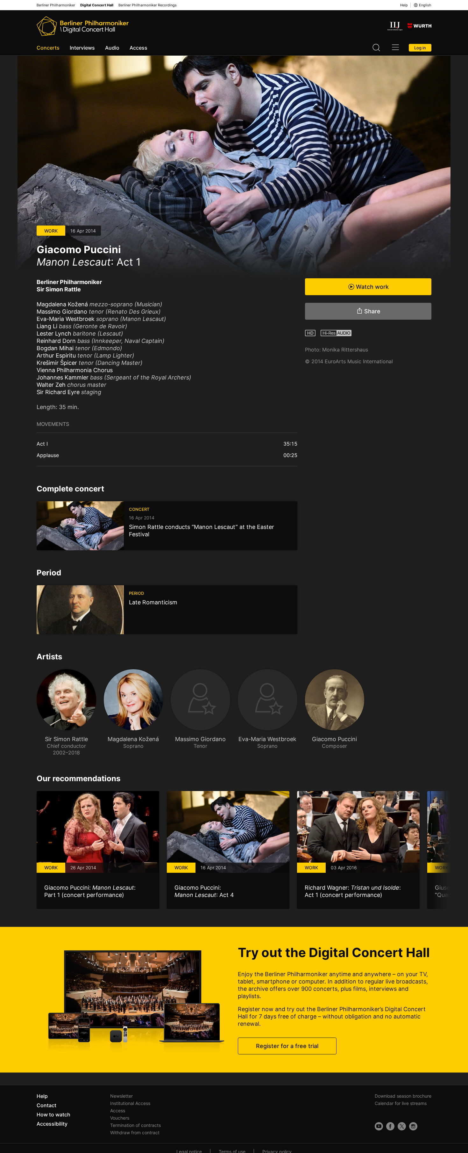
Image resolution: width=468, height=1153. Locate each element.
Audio (112, 48)
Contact (46, 1105)
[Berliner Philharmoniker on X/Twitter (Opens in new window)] (402, 1126)
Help (404, 5)
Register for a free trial (287, 1046)
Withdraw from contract (135, 1132)
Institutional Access (130, 1103)
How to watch (53, 1114)
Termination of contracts (135, 1125)
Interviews (82, 48)
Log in (420, 47)
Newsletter (121, 1096)
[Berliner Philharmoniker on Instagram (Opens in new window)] (413, 1126)
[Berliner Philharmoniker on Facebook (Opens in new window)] (390, 1126)
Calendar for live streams (401, 1103)
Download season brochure (403, 1096)
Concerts (48, 48)
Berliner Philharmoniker (56, 5)
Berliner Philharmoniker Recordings (147, 5)
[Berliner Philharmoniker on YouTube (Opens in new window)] (379, 1126)
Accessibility (52, 1124)
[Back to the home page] (83, 26)
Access (138, 48)
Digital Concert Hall (96, 5)
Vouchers (119, 1118)
